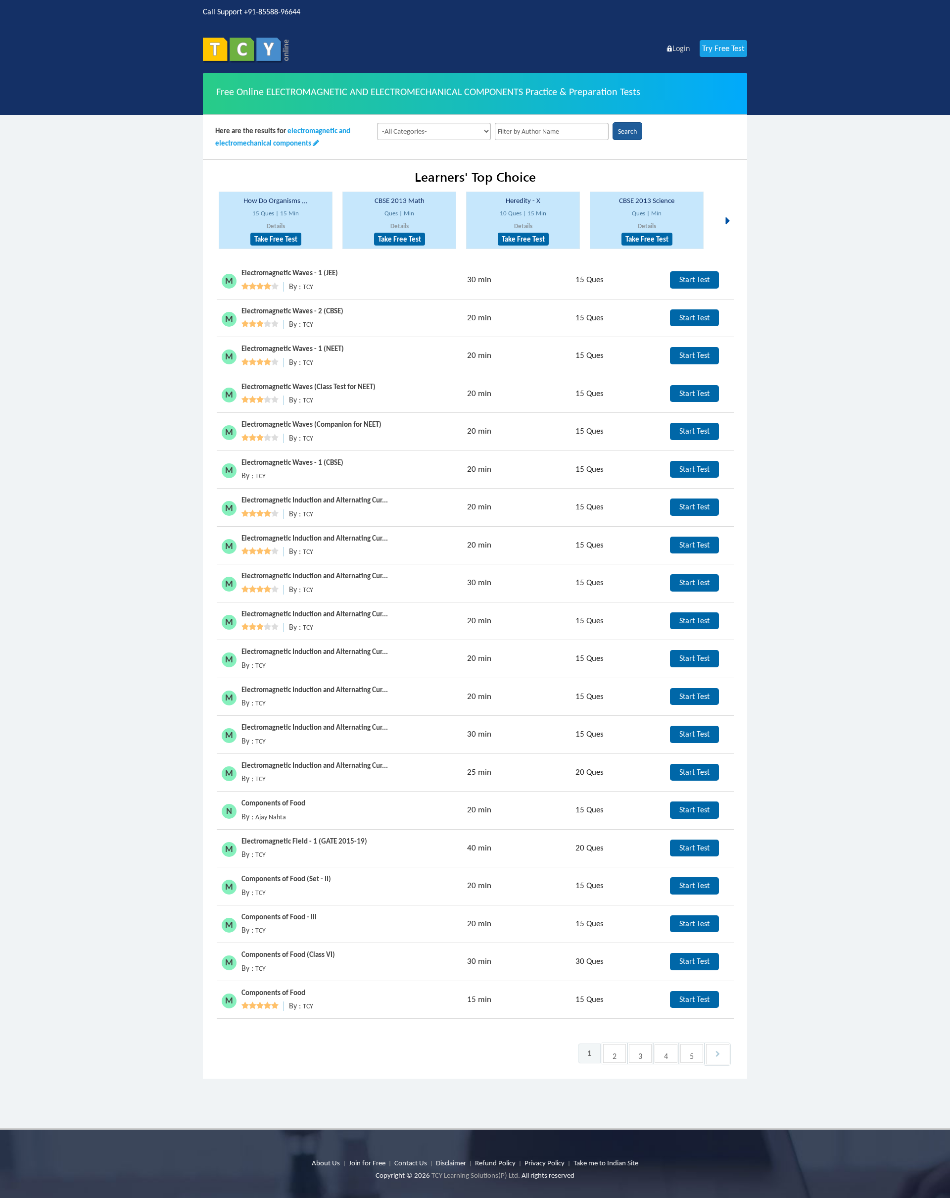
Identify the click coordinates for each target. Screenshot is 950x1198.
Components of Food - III (279, 916)
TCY (308, 287)
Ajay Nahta (270, 817)
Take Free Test (275, 239)
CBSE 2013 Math (400, 200)
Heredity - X (523, 200)
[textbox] (552, 131)
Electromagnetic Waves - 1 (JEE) (289, 272)
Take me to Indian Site (605, 1162)
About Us (326, 1162)
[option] (275, 221)
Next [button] (730, 209)
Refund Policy (495, 1162)
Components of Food (273, 803)
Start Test (694, 279)
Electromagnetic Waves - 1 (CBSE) (292, 462)
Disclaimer (451, 1162)
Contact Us (410, 1162)
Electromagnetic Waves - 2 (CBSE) (292, 310)
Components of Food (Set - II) (286, 878)
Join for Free (367, 1162)
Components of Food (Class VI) (288, 954)
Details (276, 226)
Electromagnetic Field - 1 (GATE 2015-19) (304, 841)
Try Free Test (723, 48)
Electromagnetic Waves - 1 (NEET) (292, 348)
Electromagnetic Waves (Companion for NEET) (311, 424)
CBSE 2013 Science (646, 200)
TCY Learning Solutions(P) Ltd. (475, 1175)
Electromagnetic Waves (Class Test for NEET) (308, 386)
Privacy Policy (544, 1162)
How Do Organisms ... (275, 200)
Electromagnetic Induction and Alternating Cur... (314, 500)
